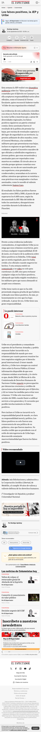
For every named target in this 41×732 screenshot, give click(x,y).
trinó (33, 256)
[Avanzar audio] (34, 62)
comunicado (7, 268)
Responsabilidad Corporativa (20, 688)
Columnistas (18, 314)
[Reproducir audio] (5, 59)
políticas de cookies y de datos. (18, 730)
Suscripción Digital (20, 679)
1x (37, 61)
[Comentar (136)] (24, 37)
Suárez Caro (18, 185)
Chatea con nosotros (21, 682)
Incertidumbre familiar (22, 325)
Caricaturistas (19, 323)
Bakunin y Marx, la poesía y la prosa (26, 316)
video (19, 268)
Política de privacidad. (31, 654)
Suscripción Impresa (20, 676)
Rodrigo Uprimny (12, 29)
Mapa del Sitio (20, 673)
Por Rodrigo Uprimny (15, 523)
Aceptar (35, 728)
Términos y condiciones (20, 691)
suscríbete (15, 646)
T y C (19, 654)
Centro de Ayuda (20, 696)
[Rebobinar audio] (31, 62)
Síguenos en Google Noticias (22, 548)
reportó (20, 383)
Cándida (17, 334)
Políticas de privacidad (20, 693)
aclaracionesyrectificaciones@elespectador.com (25, 711)
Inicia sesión (7, 646)
